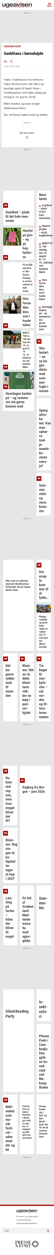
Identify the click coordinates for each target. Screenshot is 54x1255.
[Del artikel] (11, 61)
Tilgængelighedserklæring (26, 1223)
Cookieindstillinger (23, 1220)
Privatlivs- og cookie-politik (27, 1217)
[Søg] (48, 1231)
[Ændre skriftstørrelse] (5, 61)
